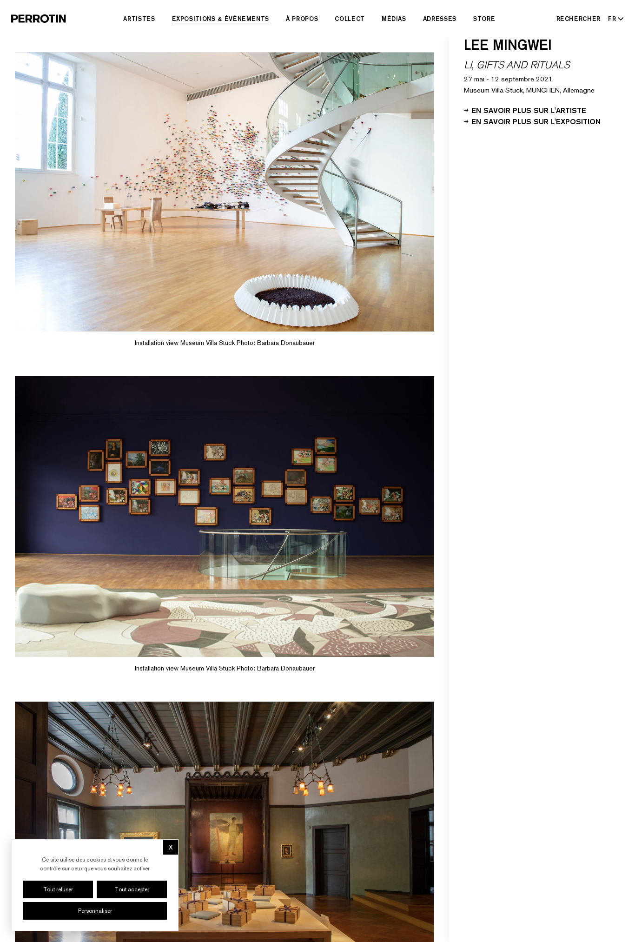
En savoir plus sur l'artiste (528, 109)
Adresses (439, 18)
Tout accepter (132, 889)
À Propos (302, 18)
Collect (350, 18)
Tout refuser (58, 889)
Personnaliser (95, 911)
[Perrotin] (38, 18)
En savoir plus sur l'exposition (536, 121)
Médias (394, 18)
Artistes (139, 18)
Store (484, 18)
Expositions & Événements (221, 18)
